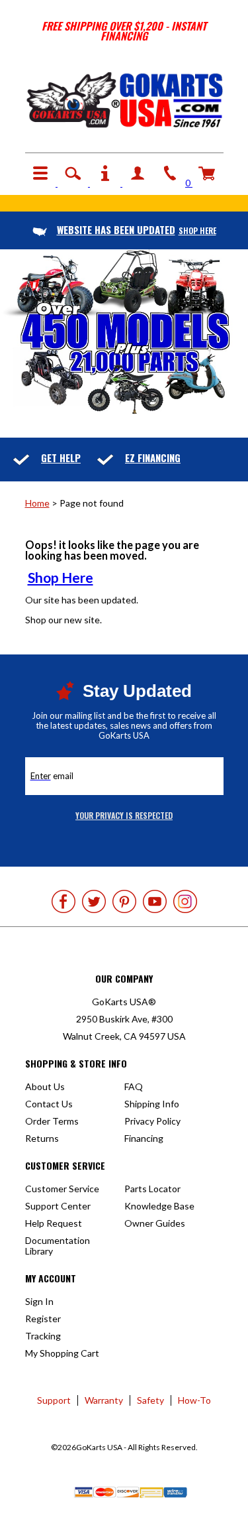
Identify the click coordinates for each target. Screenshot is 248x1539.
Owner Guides (154, 1223)
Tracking (43, 1335)
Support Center (58, 1205)
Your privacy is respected (124, 815)
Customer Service (62, 1188)
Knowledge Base (159, 1205)
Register (43, 1318)
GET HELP (61, 457)
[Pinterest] (124, 901)
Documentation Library (57, 1246)
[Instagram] (185, 901)
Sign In (39, 1301)
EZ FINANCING (153, 457)
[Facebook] (63, 901)
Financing (143, 1138)
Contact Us (49, 1103)
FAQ (133, 1086)
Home (37, 503)
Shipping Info (151, 1103)
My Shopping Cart (62, 1353)
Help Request (53, 1223)
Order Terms (52, 1121)
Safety (150, 1400)
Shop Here (60, 577)
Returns (42, 1138)
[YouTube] (155, 901)
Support (54, 1400)
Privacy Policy (152, 1121)
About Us (45, 1086)
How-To (194, 1400)
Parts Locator (152, 1188)
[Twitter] (94, 901)
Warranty (104, 1400)
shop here (136, 230)
